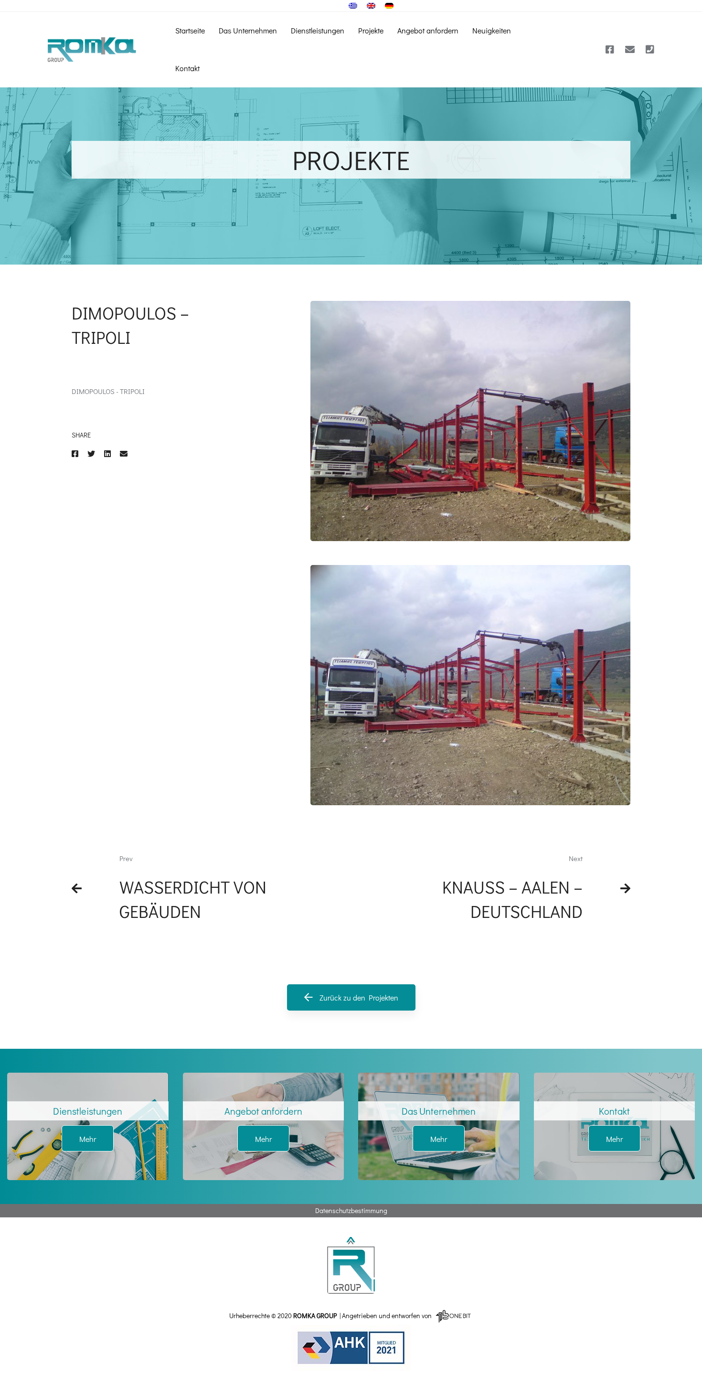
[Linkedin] (107, 453)
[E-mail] (629, 49)
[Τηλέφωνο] (650, 49)
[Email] (123, 453)
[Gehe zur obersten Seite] (351, 1265)
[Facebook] (610, 49)
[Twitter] (91, 453)
